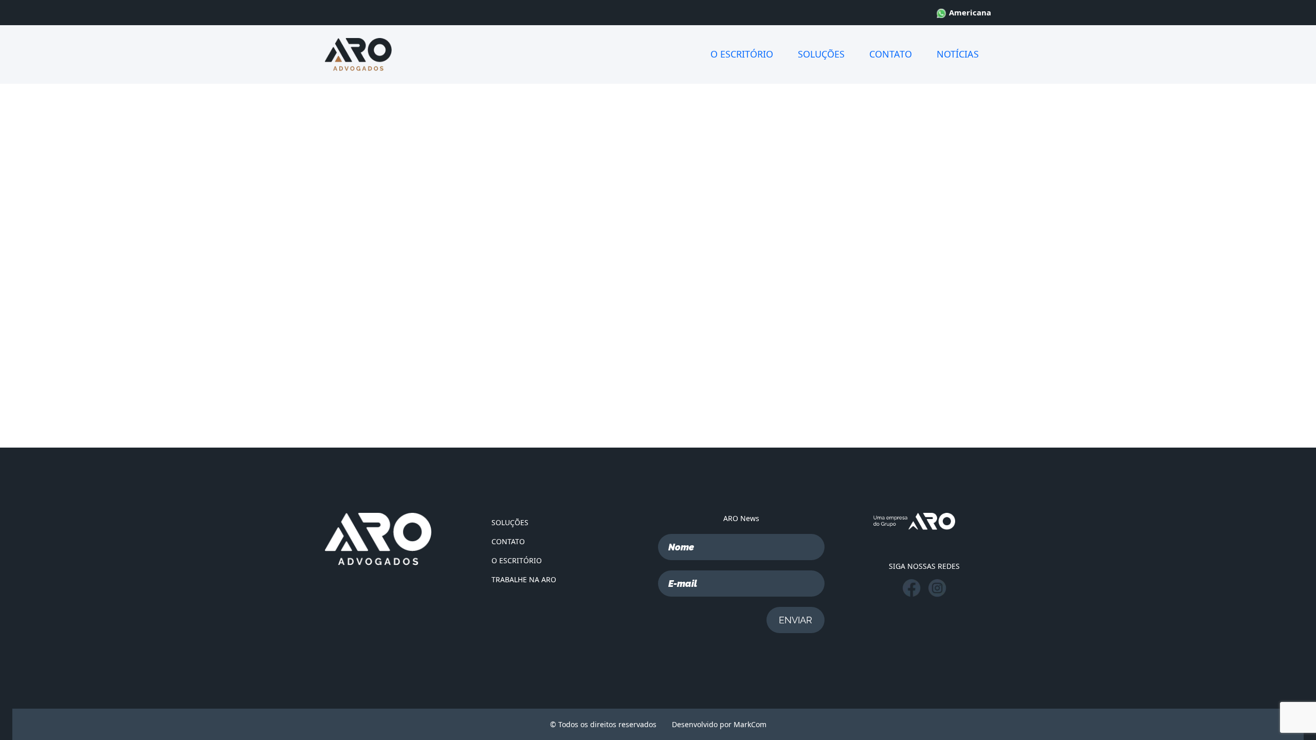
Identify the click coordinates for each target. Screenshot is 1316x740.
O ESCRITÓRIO (741, 54)
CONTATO (890, 54)
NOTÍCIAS (958, 54)
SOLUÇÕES (821, 54)
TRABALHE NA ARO (523, 579)
